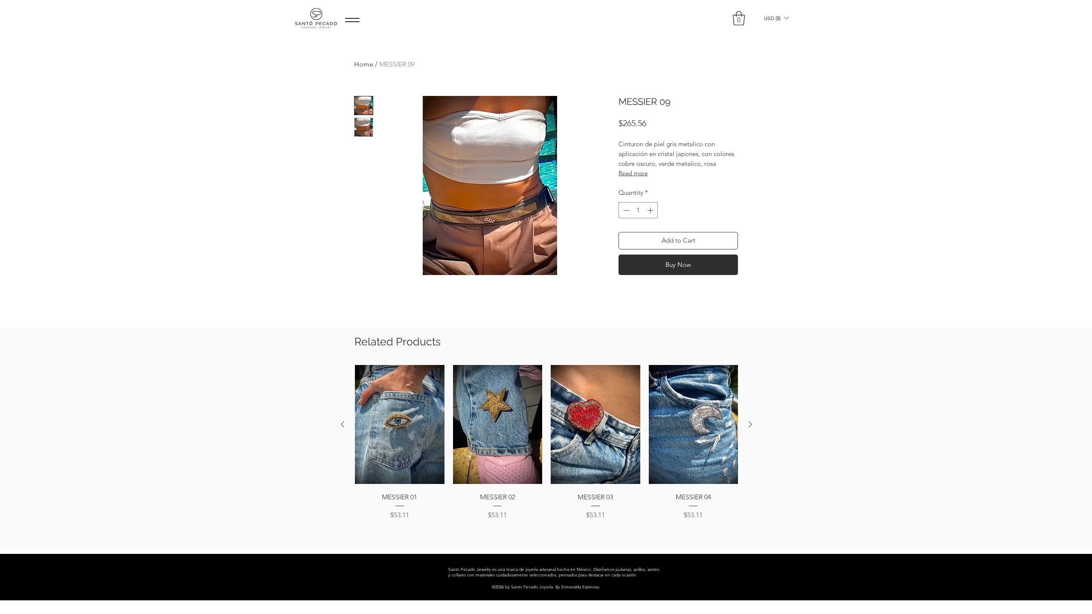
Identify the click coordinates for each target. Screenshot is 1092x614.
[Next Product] (750, 424)
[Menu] (352, 20)
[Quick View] (399, 424)
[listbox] (776, 18)
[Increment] (651, 210)
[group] (546, 448)
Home (363, 64)
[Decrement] (625, 210)
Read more (633, 173)
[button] (739, 18)
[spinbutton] (638, 210)
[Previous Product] (342, 424)
